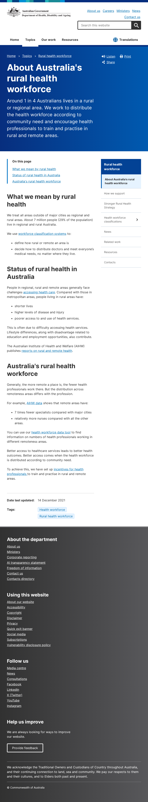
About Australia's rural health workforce (120, 181)
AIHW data (34, 403)
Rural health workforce (54, 56)
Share (111, 62)
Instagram (14, 706)
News (136, 11)
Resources (70, 40)
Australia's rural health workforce (36, 181)
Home (14, 40)
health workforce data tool (51, 432)
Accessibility (16, 607)
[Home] (39, 12)
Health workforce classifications (115, 219)
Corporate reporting (22, 557)
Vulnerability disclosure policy (29, 645)
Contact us (132, 17)
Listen (111, 56)
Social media (16, 634)
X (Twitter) (14, 695)
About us (93, 11)
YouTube (13, 700)
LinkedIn (13, 690)
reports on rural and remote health (47, 351)
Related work (112, 241)
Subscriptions (17, 639)
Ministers (123, 11)
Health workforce (52, 510)
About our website (20, 602)
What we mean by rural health (34, 169)
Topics (30, 40)
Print (127, 56)
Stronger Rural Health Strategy (117, 205)
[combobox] (104, 25)
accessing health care (39, 292)
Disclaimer (14, 618)
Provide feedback (25, 748)
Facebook (14, 684)
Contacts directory (20, 579)
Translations (128, 40)
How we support (114, 193)
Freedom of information (24, 568)
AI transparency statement (26, 562)
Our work (48, 40)
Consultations (17, 679)
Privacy (12, 623)
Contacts (109, 262)
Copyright (14, 613)
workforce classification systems (42, 234)
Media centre (16, 668)
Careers (108, 11)
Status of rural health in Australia (36, 175)
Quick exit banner (20, 629)
